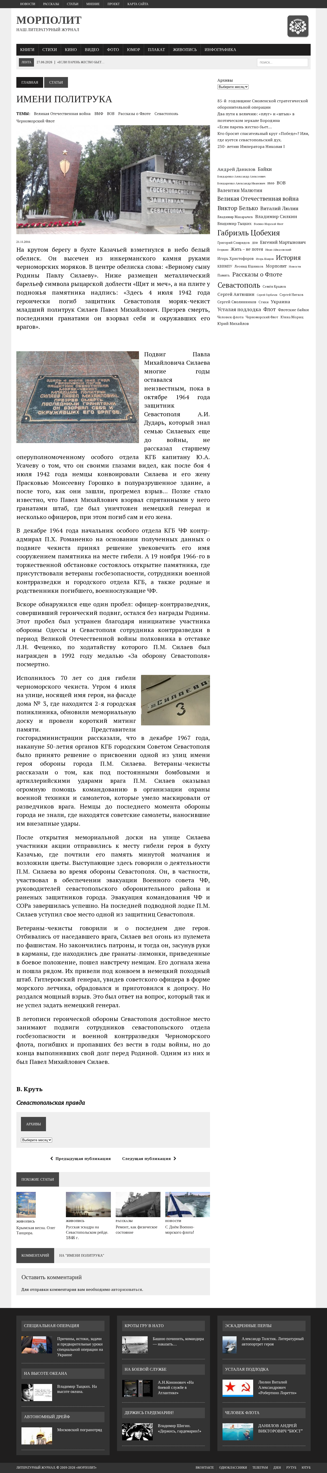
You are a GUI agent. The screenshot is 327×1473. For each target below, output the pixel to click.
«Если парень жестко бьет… (244, 127)
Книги (27, 49)
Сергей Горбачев (267, 295)
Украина (280, 301)
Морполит (276, 266)
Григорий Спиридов (233, 243)
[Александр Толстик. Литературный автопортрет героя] (230, 1350)
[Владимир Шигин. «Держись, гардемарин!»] (137, 1437)
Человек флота (230, 316)
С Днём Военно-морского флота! (179, 1230)
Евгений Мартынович (283, 242)
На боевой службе (146, 1369)
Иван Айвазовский (278, 249)
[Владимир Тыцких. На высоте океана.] (36, 1398)
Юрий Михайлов (233, 323)
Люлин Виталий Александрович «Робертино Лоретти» (277, 1387)
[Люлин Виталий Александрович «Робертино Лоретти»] (238, 1393)
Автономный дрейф (47, 1416)
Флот (269, 309)
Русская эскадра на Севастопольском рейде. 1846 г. (87, 1232)
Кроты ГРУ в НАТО (144, 1325)
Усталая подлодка (239, 309)
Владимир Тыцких (234, 223)
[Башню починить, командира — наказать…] (135, 1350)
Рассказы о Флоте (134, 113)
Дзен (277, 1467)
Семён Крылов (274, 286)
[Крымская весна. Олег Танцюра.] (26, 1214)
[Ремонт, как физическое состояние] (138, 1213)
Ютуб (306, 1467)
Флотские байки (293, 309)
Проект (114, 4)
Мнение (93, 4)
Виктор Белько (237, 208)
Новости (27, 4)
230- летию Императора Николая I (251, 146)
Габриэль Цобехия (248, 232)
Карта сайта (137, 4)
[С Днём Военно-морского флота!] (187, 1213)
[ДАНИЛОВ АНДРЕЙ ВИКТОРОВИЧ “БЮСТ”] (238, 1437)
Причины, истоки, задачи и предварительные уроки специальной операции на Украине (80, 1346)
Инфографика (220, 49)
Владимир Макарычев (235, 217)
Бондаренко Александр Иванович (241, 183)
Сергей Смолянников (236, 301)
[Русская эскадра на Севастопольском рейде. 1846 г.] (88, 1213)
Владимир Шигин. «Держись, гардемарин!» (179, 1428)
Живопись (185, 49)
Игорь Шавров (265, 259)
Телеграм (260, 1467)
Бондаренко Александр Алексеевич (241, 176)
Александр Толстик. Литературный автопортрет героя (273, 1341)
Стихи (49, 49)
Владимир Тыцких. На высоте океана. (77, 1389)
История (288, 257)
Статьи (72, 4)
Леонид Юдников (249, 266)
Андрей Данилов (236, 169)
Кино (71, 49)
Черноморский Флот (35, 120)
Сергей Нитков (291, 295)
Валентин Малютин (239, 190)
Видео (92, 49)
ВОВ (110, 113)
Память (223, 275)
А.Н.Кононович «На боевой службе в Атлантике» (176, 1387)
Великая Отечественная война (62, 113)
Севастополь (166, 113)
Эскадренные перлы (248, 1325)
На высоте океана (45, 1373)
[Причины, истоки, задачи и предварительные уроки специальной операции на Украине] (36, 1350)
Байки (265, 169)
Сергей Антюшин (235, 294)
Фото (113, 49)
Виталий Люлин (279, 208)
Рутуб (291, 1467)
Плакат (156, 49)
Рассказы (51, 4)
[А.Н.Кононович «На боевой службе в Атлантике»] (137, 1393)
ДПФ (255, 243)
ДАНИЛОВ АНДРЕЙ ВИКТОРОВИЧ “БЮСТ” (280, 1428)
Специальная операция (51, 1325)
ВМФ (99, 113)
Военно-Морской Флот (268, 224)
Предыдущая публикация (83, 1158)
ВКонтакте (205, 1467)
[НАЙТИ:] (282, 62)
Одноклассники (233, 1467)
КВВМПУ (224, 266)
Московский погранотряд (79, 1429)
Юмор (133, 49)
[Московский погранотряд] (36, 1441)
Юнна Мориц (292, 317)
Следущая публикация (146, 1158)
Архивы (225, 80)
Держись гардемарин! (149, 1412)
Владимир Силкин (276, 216)
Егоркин (222, 249)
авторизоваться (126, 1289)
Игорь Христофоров (235, 258)
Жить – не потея (247, 249)
